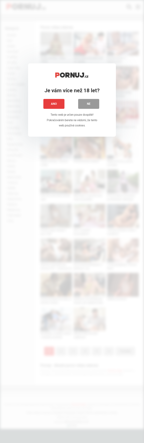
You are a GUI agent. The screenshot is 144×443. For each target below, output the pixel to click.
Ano (54, 103)
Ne (88, 103)
